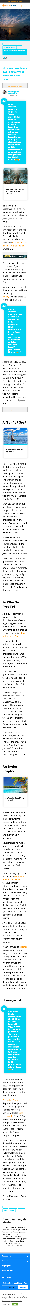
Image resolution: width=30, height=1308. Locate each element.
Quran (12, 1211)
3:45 (17, 159)
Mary (5, 1207)
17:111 (17, 352)
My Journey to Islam (9, 47)
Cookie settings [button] (6, 1304)
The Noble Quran (10, 1100)
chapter (23, 946)
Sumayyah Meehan (13, 92)
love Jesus (13, 1207)
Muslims (21, 1207)
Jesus (5, 1211)
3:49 (10, 1069)
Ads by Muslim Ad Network (15, 1)
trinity (6, 296)
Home (5, 44)
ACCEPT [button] (15, 1304)
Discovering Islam (16, 44)
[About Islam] (9, 5)
